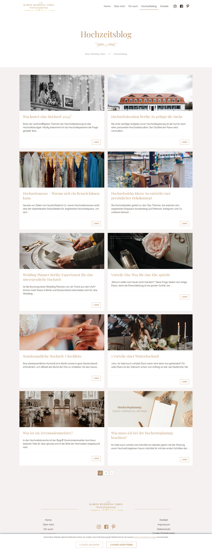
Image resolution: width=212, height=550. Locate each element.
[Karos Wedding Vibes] (38, 6)
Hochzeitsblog (149, 6)
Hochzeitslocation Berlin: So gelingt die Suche (147, 116)
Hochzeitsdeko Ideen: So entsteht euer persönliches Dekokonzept (141, 195)
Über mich (119, 6)
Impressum (164, 524)
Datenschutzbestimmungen (145, 537)
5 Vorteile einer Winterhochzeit (135, 356)
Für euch (133, 6)
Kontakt (164, 6)
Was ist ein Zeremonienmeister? (48, 433)
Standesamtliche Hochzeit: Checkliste (52, 356)
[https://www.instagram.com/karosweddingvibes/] (175, 6)
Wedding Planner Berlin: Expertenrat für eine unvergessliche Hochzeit (58, 277)
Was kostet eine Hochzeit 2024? (47, 116)
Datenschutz (163, 529)
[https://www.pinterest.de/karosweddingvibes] (188, 6)
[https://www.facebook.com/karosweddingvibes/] (181, 6)
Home (107, 6)
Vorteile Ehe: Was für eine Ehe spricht (140, 274)
